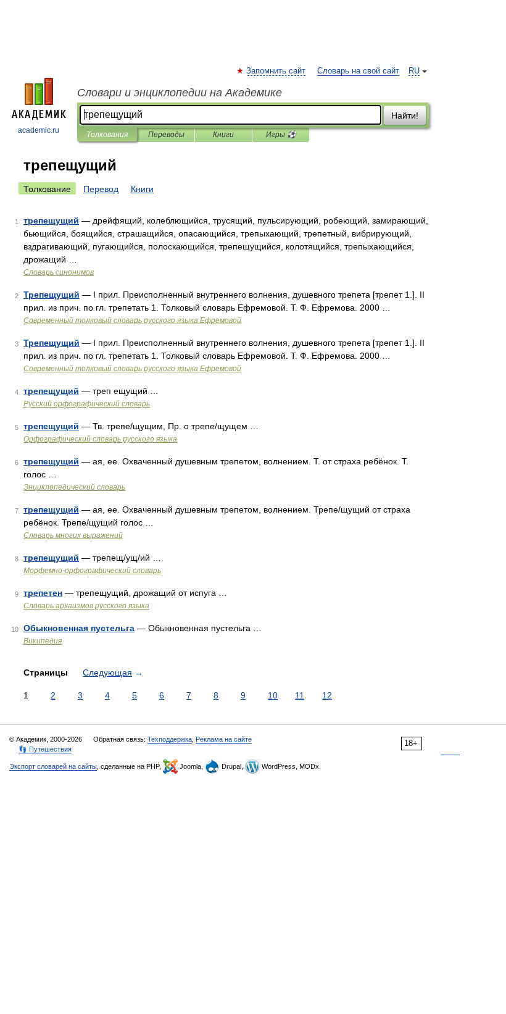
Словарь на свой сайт (358, 71)
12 (327, 695)
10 (273, 695)
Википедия (42, 641)
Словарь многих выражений (73, 535)
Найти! (404, 115)
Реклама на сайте (224, 739)
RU (414, 71)
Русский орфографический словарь (86, 404)
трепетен (42, 593)
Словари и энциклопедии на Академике (179, 92)
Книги (223, 134)
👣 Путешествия (45, 749)
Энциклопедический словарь (74, 487)
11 (299, 695)
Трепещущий (51, 295)
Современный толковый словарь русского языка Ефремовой (132, 320)
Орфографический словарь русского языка (100, 439)
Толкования (107, 134)
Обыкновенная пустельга (79, 628)
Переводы (166, 134)
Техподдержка (169, 739)
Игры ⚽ (281, 134)
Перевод (100, 189)
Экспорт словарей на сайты (53, 766)
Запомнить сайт (276, 71)
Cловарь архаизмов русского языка (86, 605)
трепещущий (51, 220)
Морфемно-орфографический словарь (92, 570)
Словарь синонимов (58, 272)
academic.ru (38, 130)
